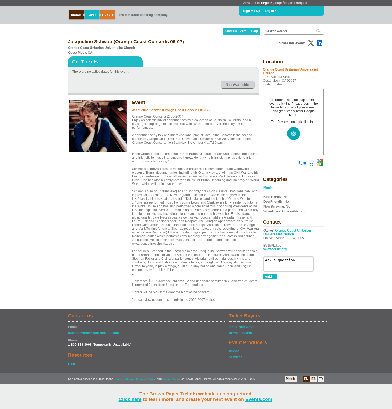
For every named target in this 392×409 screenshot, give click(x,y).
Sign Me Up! (252, 11)
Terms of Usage (124, 378)
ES (313, 379)
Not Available (237, 85)
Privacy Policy (145, 378)
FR (321, 379)
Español (281, 3)
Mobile (291, 379)
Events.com (258, 399)
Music (268, 188)
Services (235, 357)
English (266, 3)
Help (254, 31)
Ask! (268, 276)
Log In (269, 11)
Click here (130, 399)
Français (300, 3)
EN (306, 379)
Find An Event (235, 31)
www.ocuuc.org (275, 249)
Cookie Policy (171, 378)
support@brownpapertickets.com (93, 333)
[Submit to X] (310, 43)
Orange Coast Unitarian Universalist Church (287, 232)
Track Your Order (242, 327)
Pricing (234, 351)
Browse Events (240, 333)
